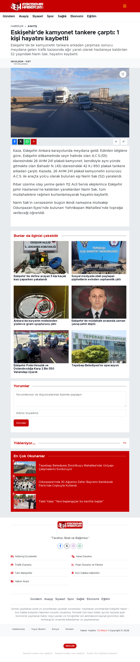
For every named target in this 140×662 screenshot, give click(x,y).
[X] (67, 546)
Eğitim (91, 16)
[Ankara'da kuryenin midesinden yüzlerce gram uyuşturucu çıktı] (41, 301)
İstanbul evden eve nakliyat (37, 653)
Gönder (21, 423)
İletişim (70, 629)
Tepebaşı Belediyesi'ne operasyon (95, 365)
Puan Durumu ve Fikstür (89, 565)
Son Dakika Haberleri (87, 573)
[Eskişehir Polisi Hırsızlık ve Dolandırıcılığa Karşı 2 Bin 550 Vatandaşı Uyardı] (41, 346)
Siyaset (37, 16)
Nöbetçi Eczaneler (26, 556)
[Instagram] (73, 546)
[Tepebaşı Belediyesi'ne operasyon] (99, 346)
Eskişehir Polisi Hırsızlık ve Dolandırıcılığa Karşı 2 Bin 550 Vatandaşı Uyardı (34, 368)
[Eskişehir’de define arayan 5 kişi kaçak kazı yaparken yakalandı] (41, 257)
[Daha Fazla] (34, 142)
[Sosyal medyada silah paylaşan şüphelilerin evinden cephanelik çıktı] (99, 257)
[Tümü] (124, 443)
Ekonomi (77, 16)
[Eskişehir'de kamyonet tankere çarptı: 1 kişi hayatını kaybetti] (70, 102)
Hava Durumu (84, 556)
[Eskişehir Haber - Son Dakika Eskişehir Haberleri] (27, 5)
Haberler (17, 26)
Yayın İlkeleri (38, 629)
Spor (50, 16)
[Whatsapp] (80, 546)
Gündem (9, 16)
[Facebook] (60, 546)
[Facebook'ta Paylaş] (14, 142)
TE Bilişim (102, 631)
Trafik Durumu (23, 565)
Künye (55, 629)
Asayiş (23, 16)
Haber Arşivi (22, 581)
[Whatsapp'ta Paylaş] (27, 142)
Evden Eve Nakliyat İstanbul (102, 653)
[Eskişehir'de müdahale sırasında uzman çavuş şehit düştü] (99, 301)
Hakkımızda (18, 629)
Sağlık (62, 16)
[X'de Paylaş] (21, 142)
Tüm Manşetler (23, 573)
